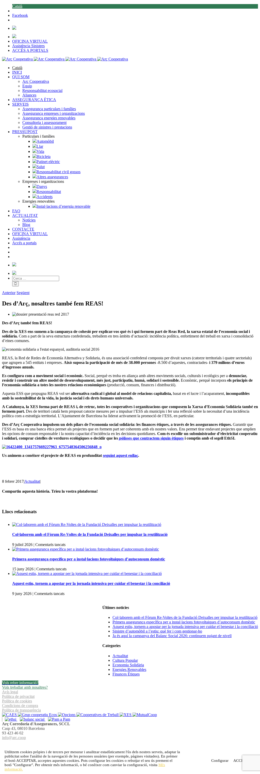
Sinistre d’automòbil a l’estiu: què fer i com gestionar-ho (157, 631)
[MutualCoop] (145, 715)
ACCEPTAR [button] (26, 761)
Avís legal (10, 692)
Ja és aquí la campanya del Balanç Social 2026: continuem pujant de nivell (172, 636)
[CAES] (10, 715)
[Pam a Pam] (57, 719)
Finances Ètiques (126, 674)
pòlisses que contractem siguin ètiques (151, 438)
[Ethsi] (9, 719)
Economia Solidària (128, 665)
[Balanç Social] (31, 719)
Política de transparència (21, 710)
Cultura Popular (125, 660)
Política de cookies (17, 701)
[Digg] (127, 743)
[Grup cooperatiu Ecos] (38, 715)
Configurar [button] (220, 761)
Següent (23, 293)
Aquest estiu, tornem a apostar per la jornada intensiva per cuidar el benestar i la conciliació (91, 583)
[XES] (126, 715)
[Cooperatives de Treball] (98, 715)
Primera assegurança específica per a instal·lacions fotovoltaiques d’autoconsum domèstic (88, 559)
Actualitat (32, 481)
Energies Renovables (129, 669)
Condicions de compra (20, 705)
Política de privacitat (18, 696)
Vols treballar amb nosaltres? (25, 687)
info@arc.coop (14, 737)
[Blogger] (133, 743)
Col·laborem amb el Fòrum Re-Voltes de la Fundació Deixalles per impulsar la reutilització (90, 534)
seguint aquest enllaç (120, 455)
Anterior (8, 293)
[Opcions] (67, 715)
